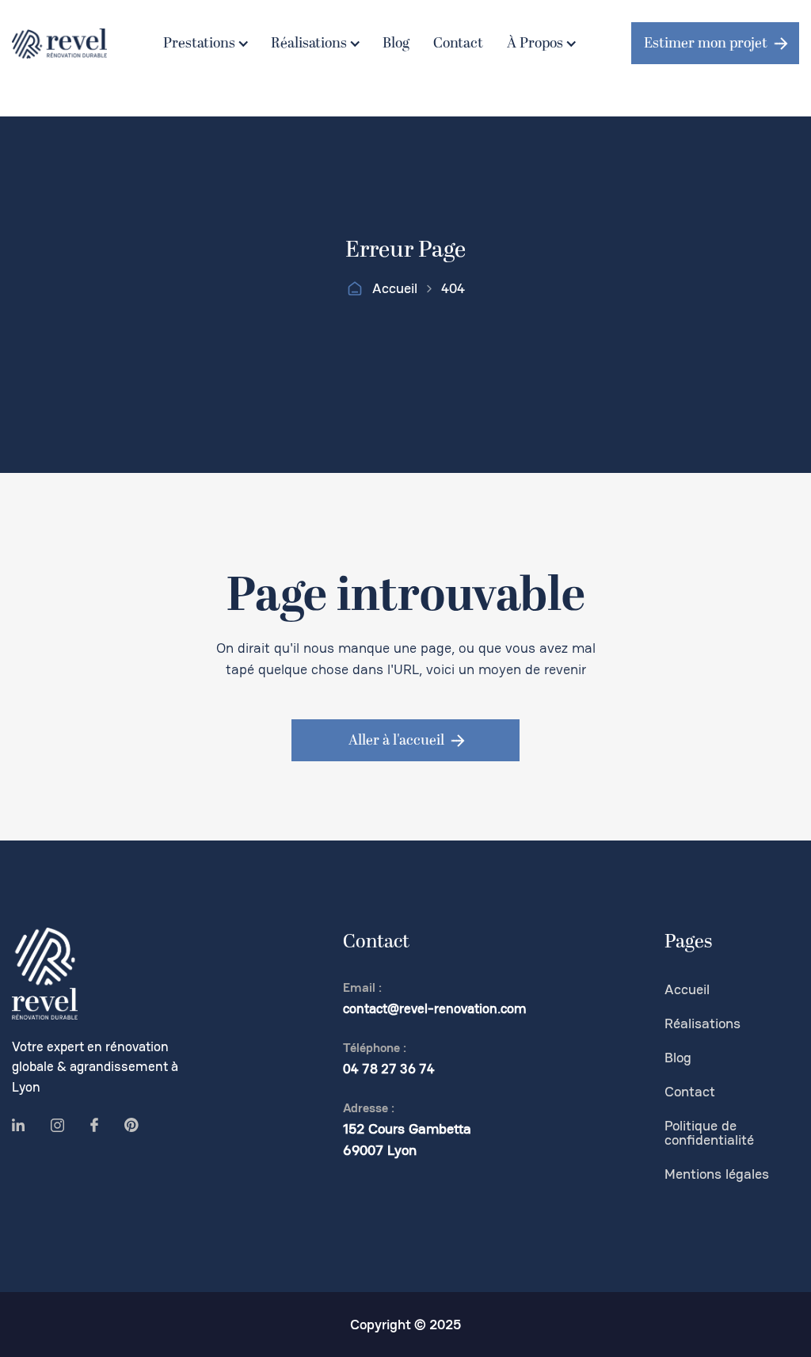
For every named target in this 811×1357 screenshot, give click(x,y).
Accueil (394, 288)
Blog (396, 43)
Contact (458, 43)
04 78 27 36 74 (389, 1068)
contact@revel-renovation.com (435, 1008)
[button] (205, 44)
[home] (59, 44)
